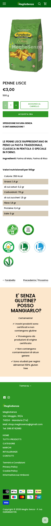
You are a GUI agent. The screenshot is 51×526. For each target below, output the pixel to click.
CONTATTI (8, 455)
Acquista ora (25, 114)
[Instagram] (8, 397)
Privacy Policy (10, 466)
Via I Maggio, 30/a (13, 416)
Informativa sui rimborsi (16, 474)
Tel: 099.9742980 (12, 428)
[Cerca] (39, 3)
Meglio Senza (28, 509)
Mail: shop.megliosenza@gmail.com (23, 424)
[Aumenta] (16, 105)
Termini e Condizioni (14, 462)
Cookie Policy (10, 470)
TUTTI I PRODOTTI (12, 439)
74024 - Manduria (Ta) (15, 420)
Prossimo (43, 280)
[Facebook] (4, 397)
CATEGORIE (9, 443)
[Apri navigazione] (4, 4)
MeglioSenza (10, 412)
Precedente (29, 280)
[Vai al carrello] (45, 3)
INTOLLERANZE (10, 451)
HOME (6, 435)
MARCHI (7, 447)
